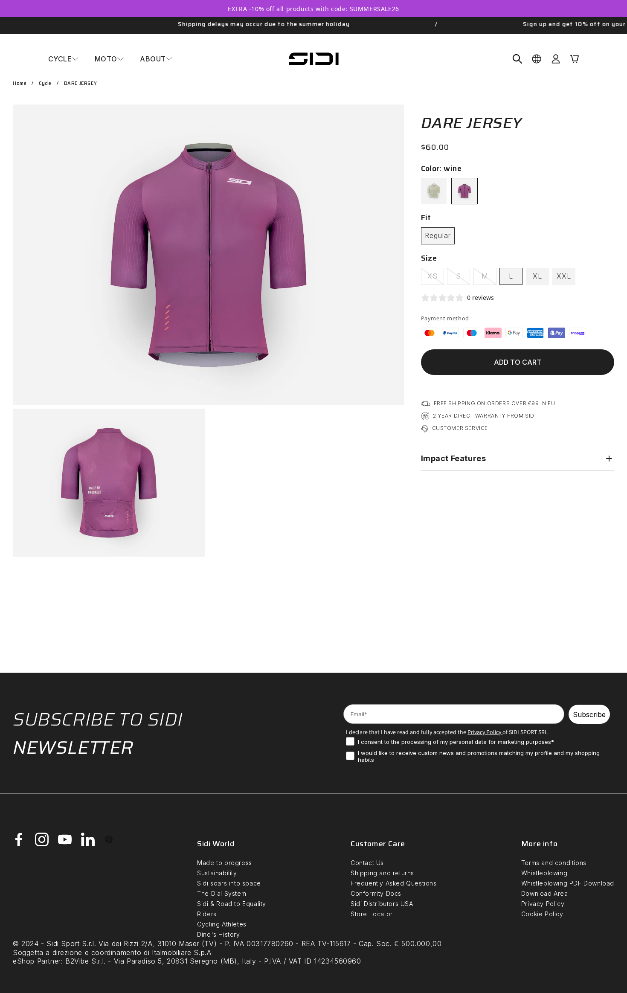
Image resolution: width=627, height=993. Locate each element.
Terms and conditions (553, 862)
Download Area (544, 893)
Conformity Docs (376, 893)
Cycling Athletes (222, 924)
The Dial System (221, 893)
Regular (438, 235)
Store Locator (372, 914)
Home (19, 83)
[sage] (434, 191)
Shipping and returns (382, 873)
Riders (207, 914)
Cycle (45, 83)
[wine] (464, 191)
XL (537, 276)
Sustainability (217, 873)
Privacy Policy (542, 903)
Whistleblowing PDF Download (567, 883)
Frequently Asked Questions (394, 883)
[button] (63, 59)
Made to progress (224, 862)
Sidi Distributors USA (382, 903)
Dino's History (218, 934)
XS (435, 278)
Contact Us (367, 862)
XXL (564, 276)
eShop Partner (37, 961)
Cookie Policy (542, 914)
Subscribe (589, 714)
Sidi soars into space (229, 883)
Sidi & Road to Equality (231, 903)
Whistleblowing (544, 873)
